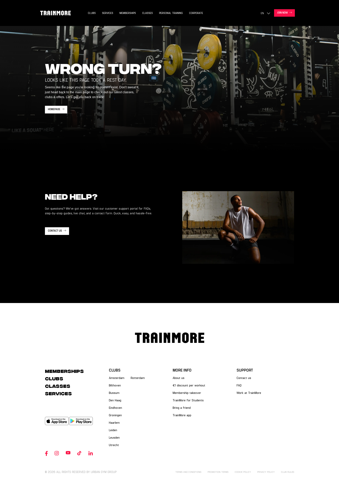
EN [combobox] (262, 13)
